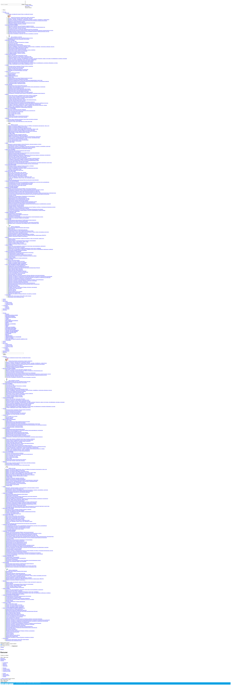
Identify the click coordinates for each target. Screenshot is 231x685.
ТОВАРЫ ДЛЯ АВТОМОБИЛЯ (12, 181)
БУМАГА (7, 13)
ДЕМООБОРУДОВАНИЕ (10, 54)
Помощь (2, 660)
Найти (4, 354)
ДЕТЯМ (7, 65)
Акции (4, 299)
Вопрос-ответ (5, 674)
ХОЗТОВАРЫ (8, 218)
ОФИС (6, 143)
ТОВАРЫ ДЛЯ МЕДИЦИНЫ (11, 187)
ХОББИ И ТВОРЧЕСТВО (10, 212)
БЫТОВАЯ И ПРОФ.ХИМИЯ (11, 24)
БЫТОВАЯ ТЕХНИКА (10, 40)
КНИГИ (7, 94)
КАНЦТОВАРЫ (8, 84)
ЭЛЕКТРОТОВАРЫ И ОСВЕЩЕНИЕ (13, 251)
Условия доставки (9, 303)
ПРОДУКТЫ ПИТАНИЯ (10, 171)
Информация (3, 659)
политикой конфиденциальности (33, 682)
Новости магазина (5, 644)
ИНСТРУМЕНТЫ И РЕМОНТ (11, 75)
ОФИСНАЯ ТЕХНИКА (10, 149)
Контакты (5, 309)
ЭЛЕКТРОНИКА (9, 244)
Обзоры (4, 676)
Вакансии (7, 307)
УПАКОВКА (8, 294)
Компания (2, 658)
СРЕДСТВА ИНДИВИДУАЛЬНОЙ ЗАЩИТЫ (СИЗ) (16, 264)
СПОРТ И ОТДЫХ (9, 259)
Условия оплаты (8, 302)
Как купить (5, 301)
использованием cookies (21, 682)
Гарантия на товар (9, 304)
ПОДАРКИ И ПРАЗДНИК (10, 164)
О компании (5, 305)
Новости (7, 306)
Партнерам (5, 665)
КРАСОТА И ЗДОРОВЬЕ (10, 108)
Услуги (4, 300)
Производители (6, 308)
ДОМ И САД (8, 71)
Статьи (4, 673)
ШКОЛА (7, 237)
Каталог (4, 11)
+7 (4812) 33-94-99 (29, 5)
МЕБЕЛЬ (7, 118)
